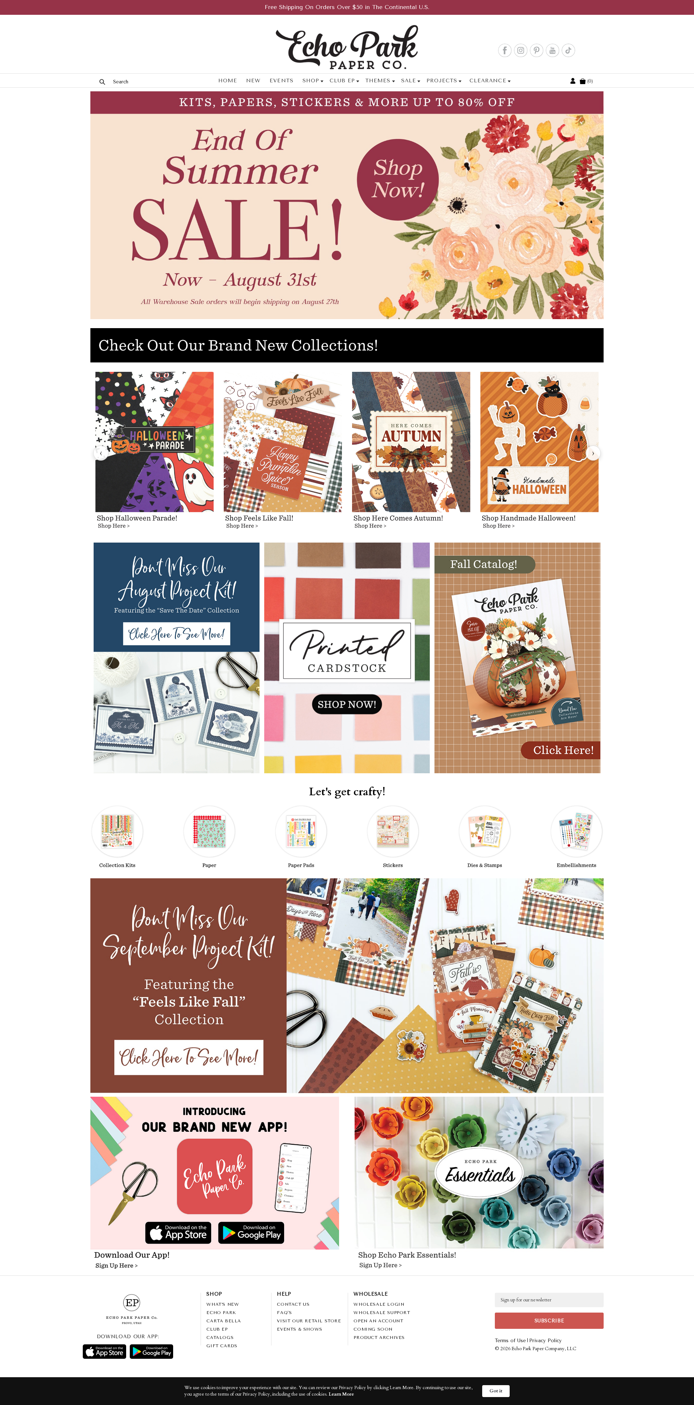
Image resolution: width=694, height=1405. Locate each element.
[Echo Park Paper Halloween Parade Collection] (154, 453)
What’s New (222, 1304)
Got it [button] (495, 1391)
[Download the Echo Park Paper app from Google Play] (275, 1234)
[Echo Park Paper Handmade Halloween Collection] (539, 453)
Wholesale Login (379, 1304)
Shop (311, 81)
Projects (442, 81)
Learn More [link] (341, 1394)
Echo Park (221, 1312)
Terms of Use (510, 1340)
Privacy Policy (545, 1340)
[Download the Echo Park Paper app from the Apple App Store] (153, 1233)
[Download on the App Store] (104, 1351)
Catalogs (220, 1337)
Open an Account (378, 1320)
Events (281, 81)
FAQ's (284, 1312)
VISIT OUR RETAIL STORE (309, 1320)
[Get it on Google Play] (151, 1351)
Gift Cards (221, 1345)
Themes (377, 81)
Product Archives (379, 1337)
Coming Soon (373, 1329)
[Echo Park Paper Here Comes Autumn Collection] (411, 453)
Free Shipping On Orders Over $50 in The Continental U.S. (347, 7)
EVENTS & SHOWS (299, 1329)
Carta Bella (223, 1320)
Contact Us (293, 1304)
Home (227, 81)
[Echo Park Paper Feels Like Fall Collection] (283, 453)
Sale (408, 81)
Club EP (342, 81)
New (253, 81)
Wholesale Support (382, 1312)
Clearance (488, 81)
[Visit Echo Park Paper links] (215, 1158)
